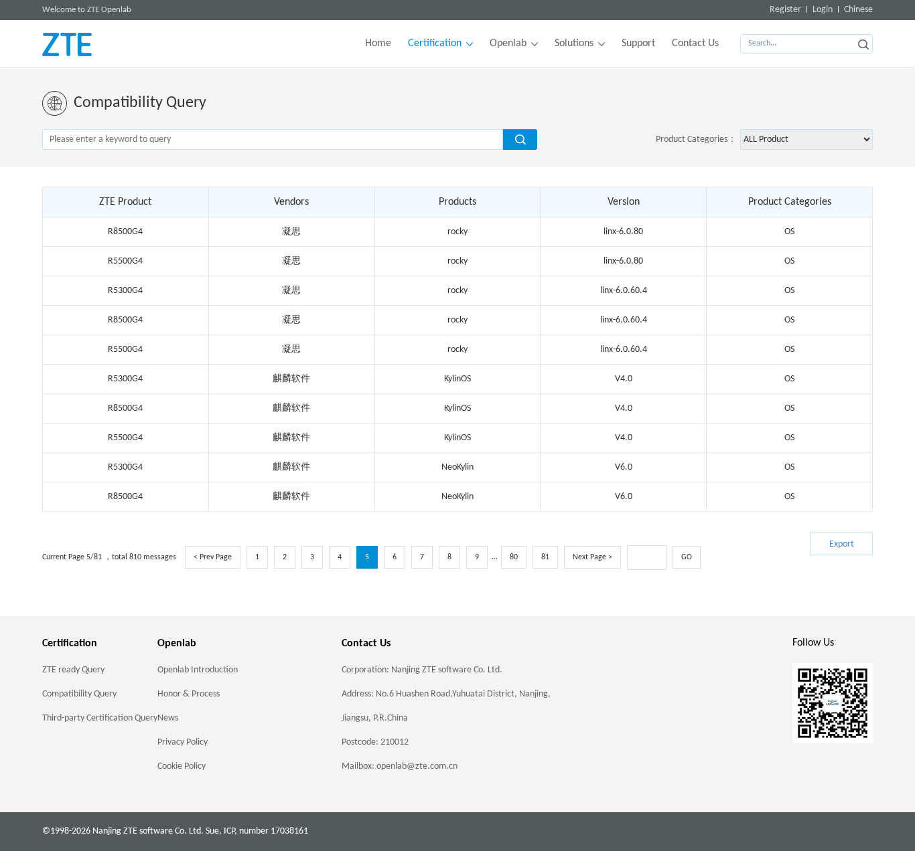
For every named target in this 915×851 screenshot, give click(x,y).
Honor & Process (188, 694)
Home (378, 43)
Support (638, 43)
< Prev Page (213, 557)
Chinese (858, 10)
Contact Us (695, 43)
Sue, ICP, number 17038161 (257, 831)
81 (545, 557)
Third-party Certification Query (99, 718)
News (167, 718)
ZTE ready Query (73, 670)
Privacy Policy (182, 742)
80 (514, 557)
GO (686, 557)
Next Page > (592, 557)
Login (823, 10)
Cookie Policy (181, 766)
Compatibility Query (79, 694)
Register (785, 10)
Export (841, 544)
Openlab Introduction (197, 670)
